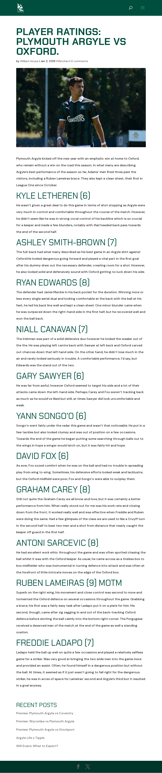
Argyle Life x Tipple (30, 738)
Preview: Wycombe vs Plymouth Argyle (45, 721)
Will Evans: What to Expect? (37, 746)
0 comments (79, 61)
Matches (63, 61)
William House (29, 61)
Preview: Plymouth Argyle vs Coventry (44, 713)
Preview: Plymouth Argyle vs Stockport (45, 729)
